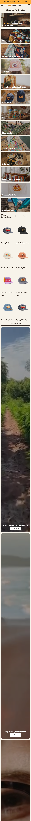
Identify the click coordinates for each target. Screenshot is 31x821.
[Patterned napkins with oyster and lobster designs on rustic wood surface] (15, 51)
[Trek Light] (15, 5)
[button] (5, 5)
